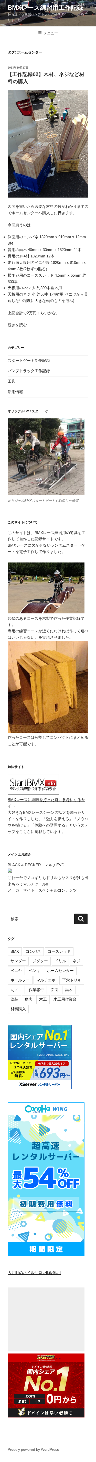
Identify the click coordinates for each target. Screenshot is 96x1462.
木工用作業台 (65, 999)
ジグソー (40, 961)
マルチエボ (46, 980)
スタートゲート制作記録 (29, 360)
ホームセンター (60, 970)
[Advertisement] (46, 1319)
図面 (54, 990)
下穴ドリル (71, 980)
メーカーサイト (21, 890)
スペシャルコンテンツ (57, 890)
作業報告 (36, 990)
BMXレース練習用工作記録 (45, 7)
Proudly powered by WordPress (33, 1449)
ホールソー (20, 980)
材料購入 (18, 1009)
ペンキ (34, 970)
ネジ (76, 961)
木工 (43, 999)
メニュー (51, 33)
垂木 (69, 990)
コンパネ (33, 951)
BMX (14, 951)
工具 (11, 381)
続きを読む (17, 325)
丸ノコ (16, 990)
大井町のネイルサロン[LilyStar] (34, 1272)
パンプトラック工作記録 (29, 371)
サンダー (18, 961)
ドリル (60, 961)
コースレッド (59, 951)
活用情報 (15, 391)
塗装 (14, 999)
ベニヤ (16, 970)
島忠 (29, 999)
